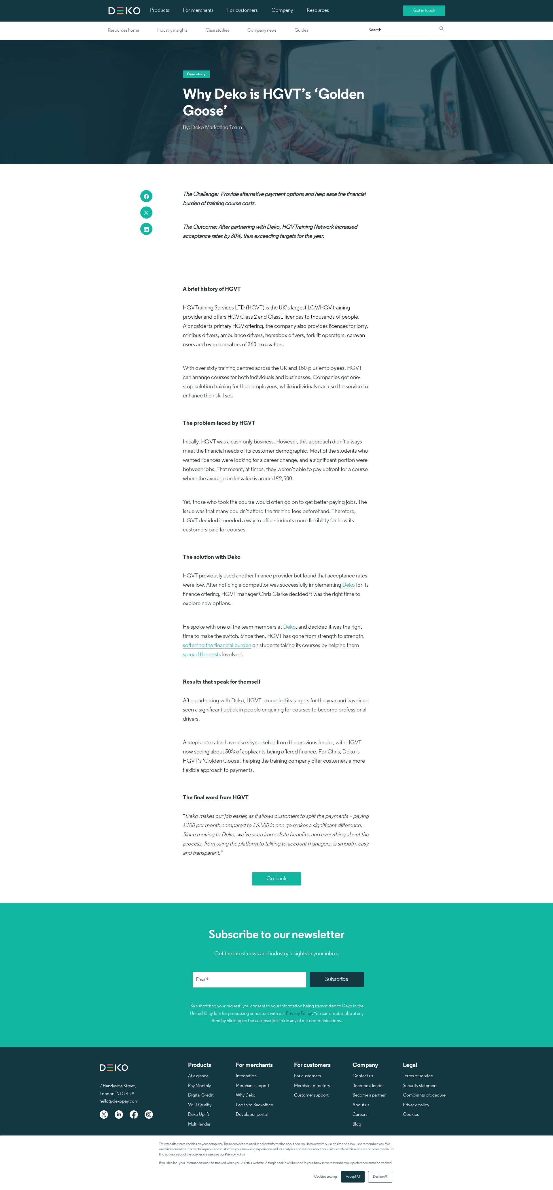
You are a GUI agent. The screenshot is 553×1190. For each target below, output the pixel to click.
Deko (348, 585)
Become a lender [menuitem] (368, 1086)
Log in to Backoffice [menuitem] (254, 1105)
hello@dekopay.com (119, 1101)
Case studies (217, 30)
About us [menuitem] (361, 1105)
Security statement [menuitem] (420, 1086)
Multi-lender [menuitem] (199, 1124)
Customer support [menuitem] (311, 1095)
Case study (196, 74)
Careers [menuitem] (360, 1114)
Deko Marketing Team (216, 128)
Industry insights (172, 30)
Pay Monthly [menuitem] (199, 1086)
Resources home (123, 30)
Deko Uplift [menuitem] (198, 1114)
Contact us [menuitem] (363, 1076)
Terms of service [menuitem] (418, 1076)
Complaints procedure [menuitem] (424, 1095)
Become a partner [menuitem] (369, 1095)
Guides (301, 30)
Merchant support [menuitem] (252, 1086)
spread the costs (202, 655)
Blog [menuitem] (357, 1124)
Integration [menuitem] (246, 1076)
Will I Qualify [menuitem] (199, 1105)
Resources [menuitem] (318, 10)
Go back (276, 879)
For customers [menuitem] (242, 10)
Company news (261, 30)
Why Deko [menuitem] (245, 1095)
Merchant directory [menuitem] (312, 1086)
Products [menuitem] (159, 10)
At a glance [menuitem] (198, 1076)
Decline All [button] (380, 1176)
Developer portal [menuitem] (252, 1114)
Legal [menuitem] (410, 1065)
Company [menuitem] (282, 10)
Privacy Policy (299, 1013)
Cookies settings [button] (326, 1176)
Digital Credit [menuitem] (201, 1095)
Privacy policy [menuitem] (416, 1105)
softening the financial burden (217, 645)
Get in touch (424, 11)
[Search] (442, 29)
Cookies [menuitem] (411, 1114)
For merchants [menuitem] (198, 10)
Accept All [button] (353, 1176)
